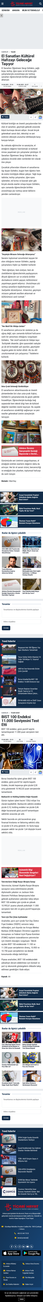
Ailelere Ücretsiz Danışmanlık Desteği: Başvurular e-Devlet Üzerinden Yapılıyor (11, 593)
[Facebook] (11, 1246)
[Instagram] (19, 1246)
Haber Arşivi (29, 1284)
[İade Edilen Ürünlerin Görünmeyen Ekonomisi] (31, 1076)
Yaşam (13, 52)
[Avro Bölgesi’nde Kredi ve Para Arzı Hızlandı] (31, 1057)
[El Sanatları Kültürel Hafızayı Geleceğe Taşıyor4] (21, 431)
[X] (15, 1246)
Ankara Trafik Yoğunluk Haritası (28, 1272)
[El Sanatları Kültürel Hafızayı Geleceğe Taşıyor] (21, 101)
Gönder (6, 628)
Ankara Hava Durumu (32, 1264)
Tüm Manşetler (30, 1277)
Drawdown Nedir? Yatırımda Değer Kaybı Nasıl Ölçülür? (10, 1084)
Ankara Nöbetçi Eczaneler (9, 1265)
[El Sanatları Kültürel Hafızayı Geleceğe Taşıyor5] (21, 371)
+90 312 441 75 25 (23, 1233)
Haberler (4, 52)
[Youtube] (27, 1246)
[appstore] (11, 1253)
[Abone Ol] (40, 117)
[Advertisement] (21, 212)
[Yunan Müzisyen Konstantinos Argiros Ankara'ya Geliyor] (11, 562)
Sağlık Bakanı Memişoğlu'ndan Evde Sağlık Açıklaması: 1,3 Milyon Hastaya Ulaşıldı (31, 572)
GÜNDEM (5, 10)
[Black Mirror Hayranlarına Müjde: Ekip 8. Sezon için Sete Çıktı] (31, 542)
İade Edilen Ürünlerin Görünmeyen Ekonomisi (29, 1084)
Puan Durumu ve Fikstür (9, 1278)
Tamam (21, 1299)
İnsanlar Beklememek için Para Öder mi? (10, 1065)
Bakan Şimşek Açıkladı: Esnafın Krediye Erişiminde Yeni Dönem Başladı (30, 1046)
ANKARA (16, 10)
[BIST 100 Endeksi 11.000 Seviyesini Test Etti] (21, 756)
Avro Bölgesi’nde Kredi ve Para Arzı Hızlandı (30, 1065)
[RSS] (31, 1246)
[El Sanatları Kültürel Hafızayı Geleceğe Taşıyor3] (21, 311)
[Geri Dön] (1, 15)
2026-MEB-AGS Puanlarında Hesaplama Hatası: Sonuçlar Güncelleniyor (11, 551)
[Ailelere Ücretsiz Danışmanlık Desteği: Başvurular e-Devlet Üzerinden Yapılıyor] (11, 584)
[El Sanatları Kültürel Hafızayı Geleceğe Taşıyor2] (21, 239)
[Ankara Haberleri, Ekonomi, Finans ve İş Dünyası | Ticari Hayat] (21, 4)
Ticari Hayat (15, 713)
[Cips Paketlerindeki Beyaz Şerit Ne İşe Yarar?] (31, 584)
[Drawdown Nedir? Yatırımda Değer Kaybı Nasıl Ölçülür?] (11, 1076)
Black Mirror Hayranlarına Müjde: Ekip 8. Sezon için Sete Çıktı (30, 551)
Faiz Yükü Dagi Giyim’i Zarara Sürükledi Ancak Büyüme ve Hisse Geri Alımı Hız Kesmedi (11, 1046)
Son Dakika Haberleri (12, 1284)
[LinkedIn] (23, 1246)
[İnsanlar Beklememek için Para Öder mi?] (11, 1057)
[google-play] (31, 1253)
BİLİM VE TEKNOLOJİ (31, 10)
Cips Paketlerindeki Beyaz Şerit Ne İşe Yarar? (30, 592)
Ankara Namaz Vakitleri (9, 1272)
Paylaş (6, 117)
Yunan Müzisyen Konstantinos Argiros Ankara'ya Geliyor (8, 571)
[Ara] (40, 4)
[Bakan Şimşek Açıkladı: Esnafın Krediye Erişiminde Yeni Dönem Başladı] (31, 1037)
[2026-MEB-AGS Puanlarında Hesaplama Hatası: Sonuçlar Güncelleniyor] (11, 542)
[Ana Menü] (2, 4)
